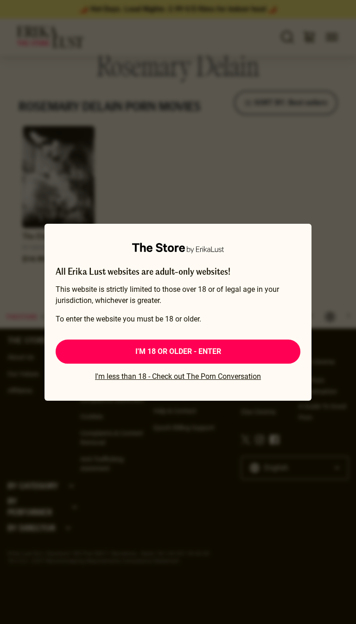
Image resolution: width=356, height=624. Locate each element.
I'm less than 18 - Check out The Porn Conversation (178, 376)
